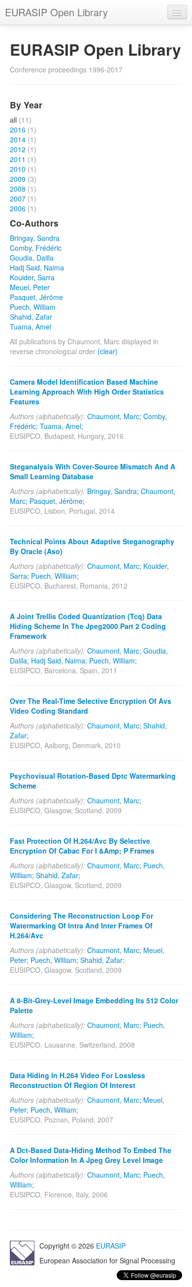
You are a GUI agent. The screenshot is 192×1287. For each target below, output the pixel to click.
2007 (18, 198)
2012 (18, 149)
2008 (18, 189)
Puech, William (33, 307)
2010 (18, 169)
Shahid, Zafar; (58, 875)
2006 (18, 208)
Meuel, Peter (30, 287)
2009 (18, 179)
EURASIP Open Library (56, 12)
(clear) (107, 351)
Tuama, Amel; (61, 426)
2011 (18, 159)
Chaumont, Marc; (114, 416)
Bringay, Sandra (35, 238)
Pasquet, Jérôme (36, 297)
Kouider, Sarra (32, 277)
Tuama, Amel (30, 326)
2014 (18, 139)
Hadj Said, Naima (37, 267)
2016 (18, 129)
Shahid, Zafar (31, 317)
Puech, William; (55, 576)
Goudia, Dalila (32, 258)
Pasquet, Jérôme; (57, 501)
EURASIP (111, 1246)
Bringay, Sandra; (113, 491)
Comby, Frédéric (36, 248)
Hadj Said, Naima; (59, 660)
